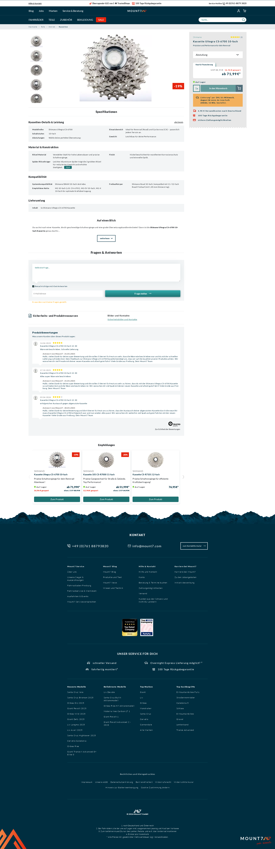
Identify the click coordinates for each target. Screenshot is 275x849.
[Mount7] (137, 11)
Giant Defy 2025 (76, 719)
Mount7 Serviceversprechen (81, 602)
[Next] (183, 477)
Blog (31, 10)
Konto (142, 577)
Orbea (143, 703)
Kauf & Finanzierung (204, 64)
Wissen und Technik (113, 588)
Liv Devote (109, 692)
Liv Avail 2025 (74, 730)
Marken (53, 10)
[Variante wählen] (218, 88)
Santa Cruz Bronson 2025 (80, 697)
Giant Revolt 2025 (76, 708)
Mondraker (146, 708)
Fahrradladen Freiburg (79, 585)
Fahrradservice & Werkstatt (82, 591)
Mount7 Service (75, 566)
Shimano (197, 37)
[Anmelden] (239, 11)
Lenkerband (182, 724)
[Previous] (29, 477)
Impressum (86, 782)
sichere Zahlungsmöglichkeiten (214, 120)
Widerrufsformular (184, 782)
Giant (143, 692)
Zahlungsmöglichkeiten (151, 588)
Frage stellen (141, 293)
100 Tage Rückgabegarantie (148, 3)
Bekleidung (85, 19)
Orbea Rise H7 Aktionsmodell (119, 706)
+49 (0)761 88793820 (90, 546)
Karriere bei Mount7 (186, 566)
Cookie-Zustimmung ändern (155, 787)
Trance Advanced (185, 730)
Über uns (72, 572)
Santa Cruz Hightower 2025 (81, 735)
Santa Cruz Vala (75, 692)
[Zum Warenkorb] (245, 11)
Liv (141, 697)
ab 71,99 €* (231, 74)
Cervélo (144, 719)
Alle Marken (146, 730)
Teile (52, 19)
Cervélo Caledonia (76, 741)
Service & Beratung (73, 10)
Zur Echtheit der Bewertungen (167, 429)
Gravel (180, 719)
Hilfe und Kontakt (148, 572)
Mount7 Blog (110, 566)
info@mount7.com (146, 546)
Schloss (180, 708)
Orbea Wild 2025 (76, 714)
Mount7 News (110, 582)
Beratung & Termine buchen (153, 582)
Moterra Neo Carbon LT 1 (117, 711)
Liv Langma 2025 (76, 724)
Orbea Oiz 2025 (75, 703)
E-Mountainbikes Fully (188, 692)
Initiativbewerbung (185, 582)
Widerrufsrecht (163, 782)
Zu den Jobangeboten (186, 577)
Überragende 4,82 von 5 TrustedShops (111, 3)
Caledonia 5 (182, 703)
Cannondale (146, 724)
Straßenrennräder (185, 697)
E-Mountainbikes (185, 714)
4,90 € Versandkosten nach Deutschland (219, 111)
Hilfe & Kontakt (35, 3)
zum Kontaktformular (192, 546)
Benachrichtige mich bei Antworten (51, 286)
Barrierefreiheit (144, 782)
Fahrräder (36, 19)
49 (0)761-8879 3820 (236, 3)
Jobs (41, 10)
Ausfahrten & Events (77, 596)
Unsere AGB (101, 782)
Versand (143, 593)
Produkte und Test (112, 577)
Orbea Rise (73, 746)
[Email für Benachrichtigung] (67, 293)
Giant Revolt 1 (111, 716)
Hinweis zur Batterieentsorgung (122, 787)
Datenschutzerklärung (121, 782)
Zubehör (66, 19)
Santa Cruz (145, 714)
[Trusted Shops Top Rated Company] (130, 627)
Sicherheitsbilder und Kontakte (122, 319)
